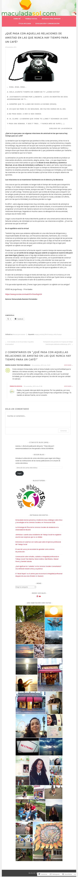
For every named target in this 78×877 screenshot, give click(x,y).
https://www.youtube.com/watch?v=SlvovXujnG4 (23, 294)
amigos (37, 334)
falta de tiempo (48, 334)
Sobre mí (17, 19)
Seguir (19, 473)
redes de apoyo (57, 334)
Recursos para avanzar (51, 19)
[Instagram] (37, 596)
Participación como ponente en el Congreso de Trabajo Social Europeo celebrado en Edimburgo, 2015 (58, 343)
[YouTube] (40, 596)
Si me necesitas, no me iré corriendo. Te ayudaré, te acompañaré (19, 343)
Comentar (63, 431)
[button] (30, 624)
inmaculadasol (16, 386)
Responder (67, 365)
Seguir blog (39, 454)
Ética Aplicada (25, 23)
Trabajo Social (31, 19)
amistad (41, 334)
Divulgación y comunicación (47, 23)
